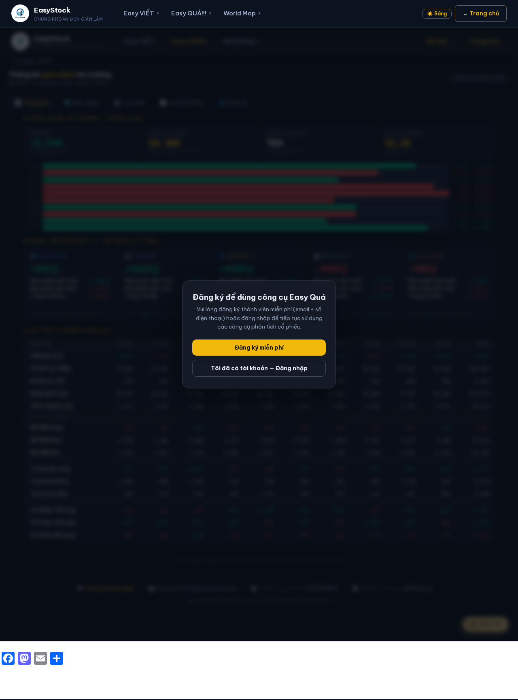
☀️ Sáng (437, 14)
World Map (242, 13)
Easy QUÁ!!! (191, 13)
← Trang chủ (481, 13)
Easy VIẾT (141, 13)
